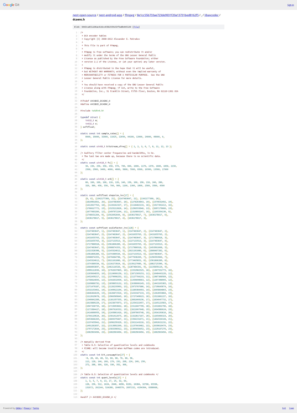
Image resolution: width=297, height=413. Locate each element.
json (291, 408)
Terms (35, 408)
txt (284, 408)
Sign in (290, 4)
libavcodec (211, 15)
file (136, 27)
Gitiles (19, 408)
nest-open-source (84, 15)
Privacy (27, 408)
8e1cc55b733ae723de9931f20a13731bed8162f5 (168, 15)
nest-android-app (110, 15)
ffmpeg (129, 15)
